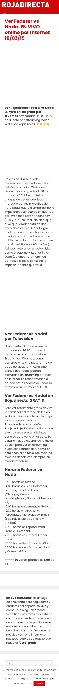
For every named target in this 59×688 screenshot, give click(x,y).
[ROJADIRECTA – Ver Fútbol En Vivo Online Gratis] (26, 4)
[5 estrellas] (13, 560)
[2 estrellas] (7, 560)
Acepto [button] (39, 683)
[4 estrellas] (11, 560)
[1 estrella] (6, 560)
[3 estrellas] (9, 560)
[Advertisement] (29, 74)
